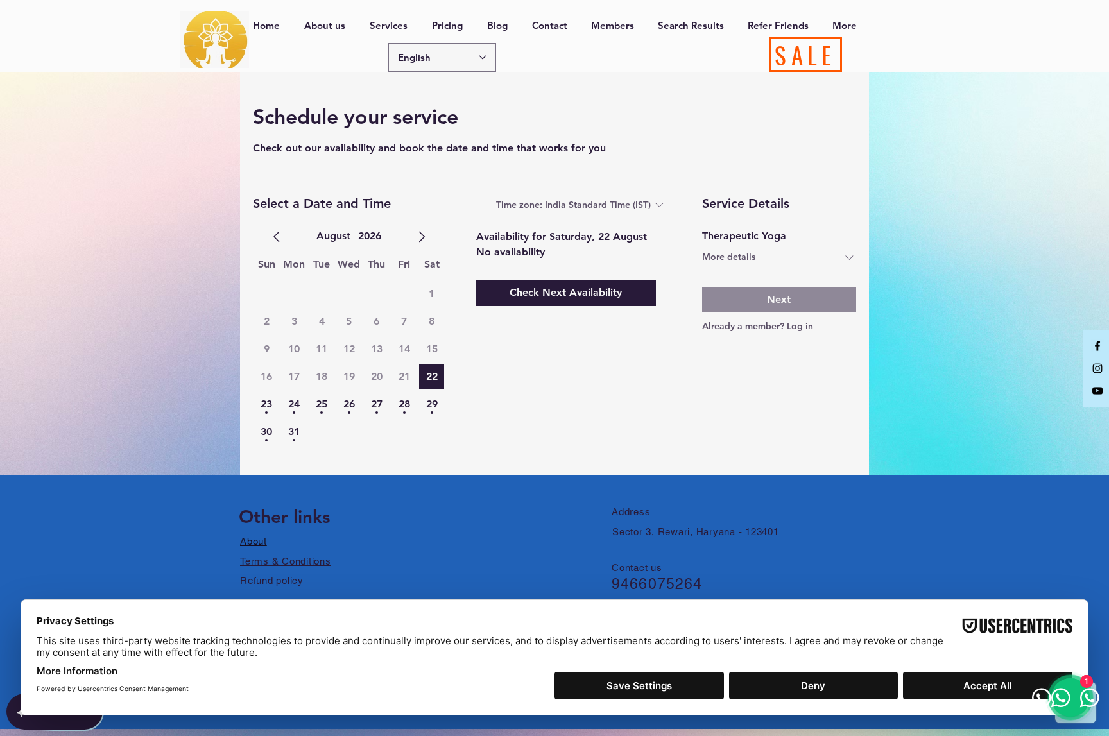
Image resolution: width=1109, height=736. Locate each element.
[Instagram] (1097, 368)
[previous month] (276, 236)
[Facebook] (1097, 345)
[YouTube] (1097, 390)
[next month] (421, 236)
